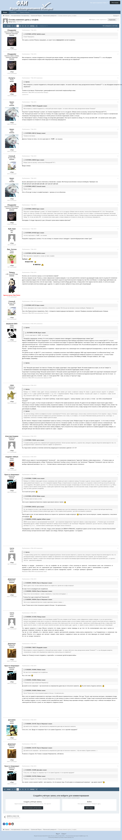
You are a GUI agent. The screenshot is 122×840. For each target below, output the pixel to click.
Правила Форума (24, 12)
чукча (38, 440)
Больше (115, 15)
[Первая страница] (4, 26)
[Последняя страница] (36, 26)
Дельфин (39, 770)
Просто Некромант (42, 583)
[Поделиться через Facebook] (4, 824)
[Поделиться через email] (12, 824)
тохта (38, 478)
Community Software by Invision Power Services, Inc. (61, 837)
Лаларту (38, 133)
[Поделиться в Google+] (9, 824)
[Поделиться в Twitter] (7, 824)
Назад (8, 26)
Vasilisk (38, 34)
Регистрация (115, 2)
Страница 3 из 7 (43, 25)
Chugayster (39, 106)
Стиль (63, 834)
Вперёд (32, 26)
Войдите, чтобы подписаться (99, 19)
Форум (5, 12)
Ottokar (38, 496)
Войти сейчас (89, 808)
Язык (57, 834)
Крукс (38, 160)
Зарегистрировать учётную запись (32, 808)
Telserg (39, 617)
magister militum (41, 519)
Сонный (38, 186)
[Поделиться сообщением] (117, 30)
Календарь (14, 12)
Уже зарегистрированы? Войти (98, 2)
